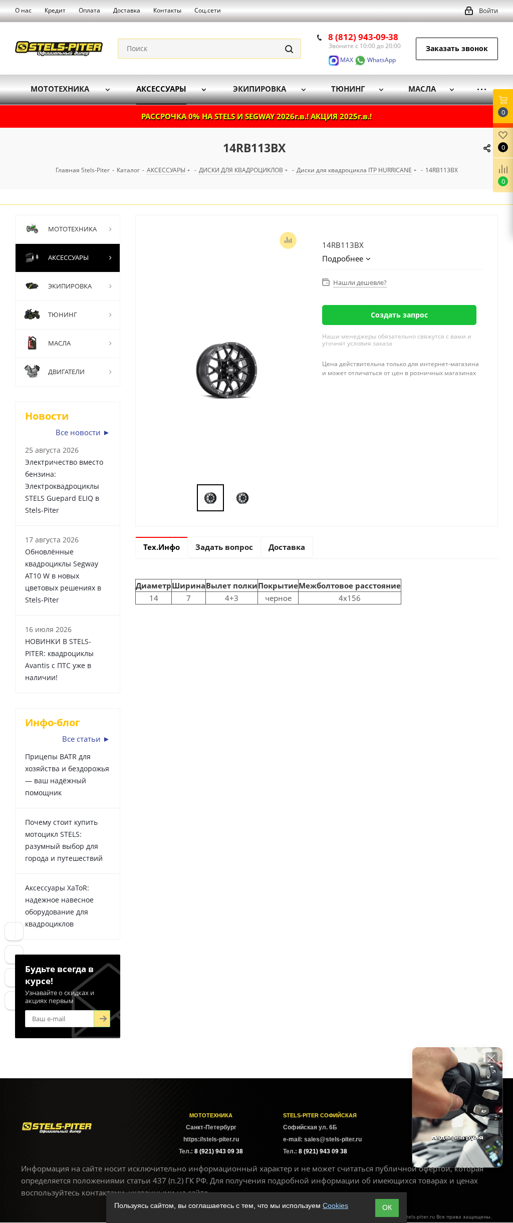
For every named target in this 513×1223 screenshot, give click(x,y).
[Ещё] (481, 89)
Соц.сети (207, 10)
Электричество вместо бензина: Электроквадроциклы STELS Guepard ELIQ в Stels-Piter (64, 486)
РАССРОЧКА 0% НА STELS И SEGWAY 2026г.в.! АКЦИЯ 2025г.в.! (256, 116)
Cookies (335, 1205)
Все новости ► (83, 432)
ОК (387, 1207)
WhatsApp (381, 60)
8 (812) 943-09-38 (363, 37)
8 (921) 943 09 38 (218, 1151)
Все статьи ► (86, 739)
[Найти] (289, 49)
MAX (346, 60)
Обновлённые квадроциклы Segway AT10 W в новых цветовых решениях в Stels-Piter (63, 575)
